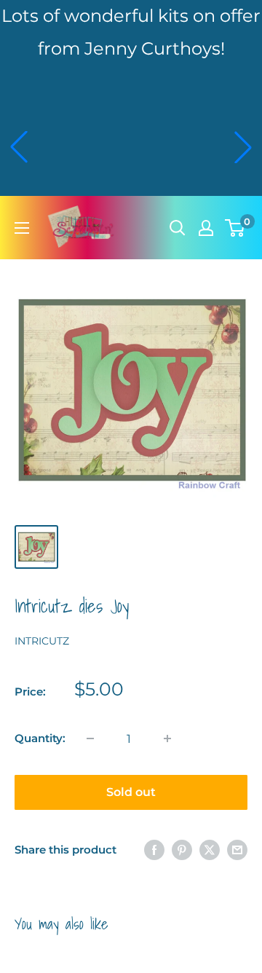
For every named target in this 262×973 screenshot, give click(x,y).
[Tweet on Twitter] (209, 849)
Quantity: (40, 738)
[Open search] (178, 228)
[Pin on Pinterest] (182, 849)
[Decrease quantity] (90, 738)
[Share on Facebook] (154, 849)
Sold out (131, 792)
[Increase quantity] (167, 738)
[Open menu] (22, 228)
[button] (19, 147)
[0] (235, 228)
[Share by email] (237, 849)
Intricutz (42, 640)
